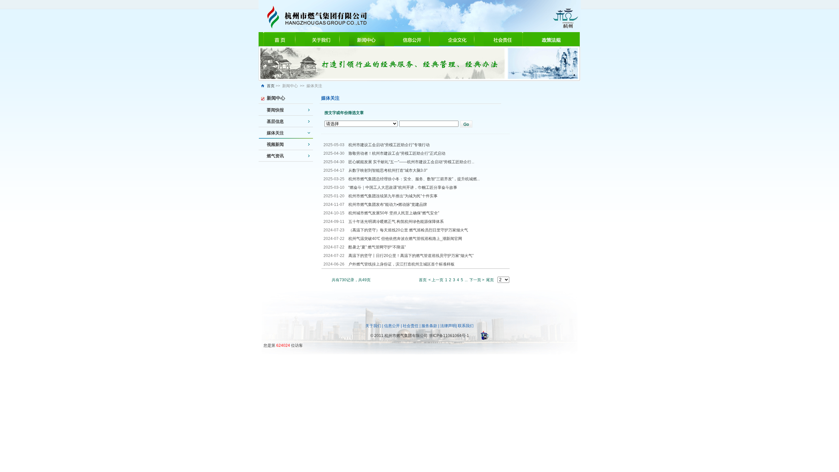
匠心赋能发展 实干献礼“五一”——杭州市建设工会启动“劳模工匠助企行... (411, 162)
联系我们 (466, 326)
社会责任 (411, 326)
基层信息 (275, 121)
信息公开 (392, 326)
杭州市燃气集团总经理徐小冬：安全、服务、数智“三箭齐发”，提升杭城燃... (414, 179)
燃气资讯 (275, 155)
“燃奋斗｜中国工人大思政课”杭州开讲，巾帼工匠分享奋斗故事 (402, 187)
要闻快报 (275, 110)
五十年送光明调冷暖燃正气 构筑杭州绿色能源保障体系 (396, 221)
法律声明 (448, 326)
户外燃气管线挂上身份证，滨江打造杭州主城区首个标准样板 (401, 264)
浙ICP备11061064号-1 (449, 335)
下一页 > (476, 280)
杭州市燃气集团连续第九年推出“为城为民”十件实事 (393, 196)
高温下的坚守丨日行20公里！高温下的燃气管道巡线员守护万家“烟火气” (411, 255)
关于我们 (373, 326)
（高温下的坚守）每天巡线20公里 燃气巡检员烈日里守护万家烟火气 (408, 230)
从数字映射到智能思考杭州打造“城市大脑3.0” (387, 170)
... (466, 280)
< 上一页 (435, 280)
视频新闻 (275, 144)
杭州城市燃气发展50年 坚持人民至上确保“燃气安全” (393, 213)
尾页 (490, 280)
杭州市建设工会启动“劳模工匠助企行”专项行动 (389, 145)
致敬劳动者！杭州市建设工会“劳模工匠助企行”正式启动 (396, 153)
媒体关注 (275, 132)
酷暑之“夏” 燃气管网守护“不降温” (377, 247)
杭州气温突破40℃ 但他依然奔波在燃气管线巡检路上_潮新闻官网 (405, 238)
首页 (271, 86)
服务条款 (429, 326)
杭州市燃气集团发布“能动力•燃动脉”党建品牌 (387, 204)
